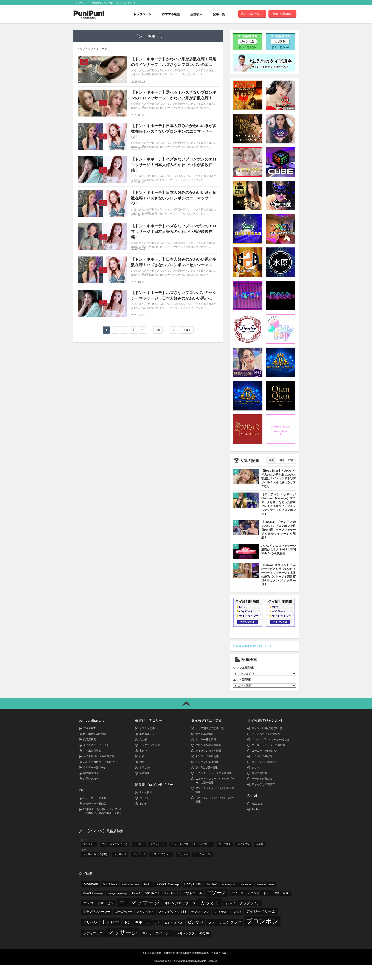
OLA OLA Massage (93, 893)
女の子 (143, 739)
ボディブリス (92, 933)
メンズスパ (139, 854)
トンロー (139, 844)
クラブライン (250, 903)
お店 (141, 761)
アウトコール (192, 893)
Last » (186, 330)
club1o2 (211, 884)
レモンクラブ (185, 933)
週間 (271, 460)
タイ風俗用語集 (92, 750)
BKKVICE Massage (167, 884)
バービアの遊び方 (262, 778)
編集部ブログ (91, 773)
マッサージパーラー (156, 933)
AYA (147, 884)
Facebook (257, 803)
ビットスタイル (174, 922)
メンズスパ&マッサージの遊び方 (271, 739)
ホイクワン (243, 844)
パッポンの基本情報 (207, 761)
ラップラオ (225, 844)
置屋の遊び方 (259, 773)
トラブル (144, 767)
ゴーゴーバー (123, 911)
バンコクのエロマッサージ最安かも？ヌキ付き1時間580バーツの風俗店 (278, 549)
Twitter (255, 809)
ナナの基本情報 (204, 733)
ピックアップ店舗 (149, 745)
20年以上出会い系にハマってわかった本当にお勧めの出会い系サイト (102, 813)
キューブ (230, 903)
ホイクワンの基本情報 (208, 750)
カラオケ (210, 902)
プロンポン (89, 844)
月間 (281, 460)
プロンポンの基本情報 (208, 745)
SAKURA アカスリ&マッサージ (161, 893)
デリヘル (257, 767)
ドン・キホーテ (137, 922)
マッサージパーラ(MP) (95, 854)
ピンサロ (195, 922)
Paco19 (136, 893)
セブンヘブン (200, 911)
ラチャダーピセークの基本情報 (213, 773)
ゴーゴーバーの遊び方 (264, 750)
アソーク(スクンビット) (114, 844)
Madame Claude (265, 884)
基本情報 (144, 773)
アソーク (216, 892)
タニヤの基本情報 (205, 739)
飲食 (141, 756)
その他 (143, 803)
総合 (291, 460)
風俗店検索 (89, 739)
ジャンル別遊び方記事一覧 (267, 728)
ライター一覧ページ (94, 767)
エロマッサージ (139, 902)
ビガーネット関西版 (94, 803)
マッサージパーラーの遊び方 (268, 745)
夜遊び (143, 750)
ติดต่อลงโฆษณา (282, 14)
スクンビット (145, 911)
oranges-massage (117, 893)
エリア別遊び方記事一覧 (209, 728)
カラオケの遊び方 (262, 756)
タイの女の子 (221, 912)
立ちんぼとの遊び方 (263, 784)
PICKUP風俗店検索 (94, 733)
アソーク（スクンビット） (250, 893)
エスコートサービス (98, 903)
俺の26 (204, 933)
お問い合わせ (91, 778)
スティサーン (157, 844)
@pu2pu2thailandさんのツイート (252, 645)
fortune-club (229, 884)
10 (158, 330)
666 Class (110, 884)
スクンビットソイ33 (172, 911)
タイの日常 (145, 792)
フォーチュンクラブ (224, 922)
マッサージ (120, 854)
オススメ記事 (147, 728)
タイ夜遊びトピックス (96, 745)
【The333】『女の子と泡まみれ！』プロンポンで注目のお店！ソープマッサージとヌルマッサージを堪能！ (278, 529)
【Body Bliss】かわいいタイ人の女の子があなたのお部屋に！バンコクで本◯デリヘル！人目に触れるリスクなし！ (278, 478)
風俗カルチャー (148, 733)
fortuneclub (246, 884)
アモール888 (281, 893)
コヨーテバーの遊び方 (264, 761)
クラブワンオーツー (96, 911)
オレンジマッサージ (179, 903)
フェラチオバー (202, 854)
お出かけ (144, 798)
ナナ (157, 922)
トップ (81, 48)
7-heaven (90, 884)
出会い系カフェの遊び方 (266, 733)
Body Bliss (192, 884)
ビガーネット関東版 (94, 798)
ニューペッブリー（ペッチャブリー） (192, 844)
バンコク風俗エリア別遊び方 (100, 761)
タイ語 (237, 911)
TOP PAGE (89, 728)
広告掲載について (252, 14)
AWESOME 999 (130, 884)
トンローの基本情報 (207, 756)
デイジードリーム (260, 911)
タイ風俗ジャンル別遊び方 (98, 756)
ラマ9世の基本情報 (206, 767)
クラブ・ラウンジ (161, 854)
